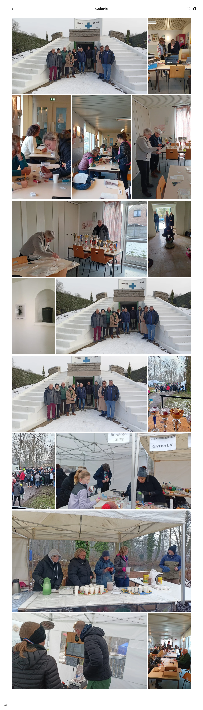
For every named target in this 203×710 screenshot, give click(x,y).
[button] (101, 8)
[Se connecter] (192, 8)
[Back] (15, 9)
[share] (6, 705)
